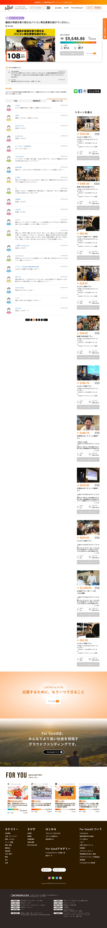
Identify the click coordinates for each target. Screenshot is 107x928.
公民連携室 (66, 907)
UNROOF (23, 907)
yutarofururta (19, 256)
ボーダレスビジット (34, 905)
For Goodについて (53, 752)
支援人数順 (30, 842)
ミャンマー (74, 913)
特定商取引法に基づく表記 (88, 854)
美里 (16, 230)
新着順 (29, 836)
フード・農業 (9, 842)
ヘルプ (82, 842)
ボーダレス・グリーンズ (69, 903)
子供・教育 (8, 854)
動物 (6, 857)
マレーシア (87, 914)
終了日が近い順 (32, 845)
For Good (74, 900)
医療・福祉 (8, 845)
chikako (17, 105)
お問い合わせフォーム (86, 845)
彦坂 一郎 (18, 277)
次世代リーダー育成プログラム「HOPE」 (73, 911)
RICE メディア (67, 900)
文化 (6, 860)
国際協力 (7, 848)
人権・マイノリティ (11, 836)
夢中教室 (66, 905)
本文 (15, 101)
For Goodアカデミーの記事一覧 (55, 853)
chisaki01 (18, 209)
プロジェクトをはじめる (53, 833)
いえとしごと (29, 907)
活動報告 (36, 101)
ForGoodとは (84, 833)
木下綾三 (17, 177)
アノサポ (28, 903)
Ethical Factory (33, 914)
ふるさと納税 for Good (82, 900)
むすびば (42, 905)
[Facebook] (57, 878)
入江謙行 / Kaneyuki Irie (22, 245)
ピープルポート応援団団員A (23, 146)
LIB (31, 913)
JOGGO (27, 913)
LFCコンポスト (31, 900)
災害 (6, 863)
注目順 (29, 833)
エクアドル (87, 913)
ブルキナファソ (79, 914)
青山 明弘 (10, 26)
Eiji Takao (18, 308)
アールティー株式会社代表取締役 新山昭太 (27, 266)
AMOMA (23, 913)
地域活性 (7, 851)
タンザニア (66, 914)
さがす (66, 8)
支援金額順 (30, 839)
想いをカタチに (19, 126)
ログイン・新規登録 (94, 7)
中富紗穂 (17, 199)
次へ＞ (45, 320)
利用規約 (82, 848)
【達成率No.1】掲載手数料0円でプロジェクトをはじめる (53, 2)
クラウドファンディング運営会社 (90, 857)
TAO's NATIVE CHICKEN (44, 914)
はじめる (58, 8)
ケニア (70, 916)
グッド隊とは (84, 839)
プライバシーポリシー (86, 851)
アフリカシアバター (37, 913)
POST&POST (24, 900)
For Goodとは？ (77, 8)
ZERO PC (23, 903)
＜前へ (27, 320)
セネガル (66, 916)
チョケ (17, 298)
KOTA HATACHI (19, 288)
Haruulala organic (25, 914)
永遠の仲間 (18, 167)
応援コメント (57, 101)
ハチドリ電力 (39, 900)
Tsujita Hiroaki (19, 156)
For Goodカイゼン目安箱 (87, 863)
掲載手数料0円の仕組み (87, 836)
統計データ (49, 856)
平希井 (17, 115)
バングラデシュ (67, 913)
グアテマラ (80, 913)
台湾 (80, 916)
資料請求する (50, 839)
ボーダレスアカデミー (69, 909)
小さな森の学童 (72, 905)
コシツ (22, 909)
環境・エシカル (9, 839)
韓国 (77, 916)
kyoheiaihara (19, 136)
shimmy (17, 220)
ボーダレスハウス (25, 905)
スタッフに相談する (52, 836)
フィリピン (72, 914)
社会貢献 (7, 833)
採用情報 (82, 860)
